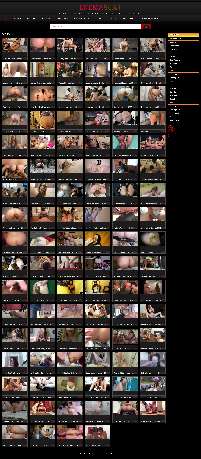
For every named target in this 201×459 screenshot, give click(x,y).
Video (17, 18)
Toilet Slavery (148, 18)
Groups (173, 56)
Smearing (173, 117)
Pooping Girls (175, 78)
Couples (173, 42)
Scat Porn (173, 95)
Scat (113, 18)
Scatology (173, 99)
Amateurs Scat (83, 18)
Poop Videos (174, 74)
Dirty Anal (173, 49)
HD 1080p (62, 18)
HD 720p (46, 18)
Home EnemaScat (86, 454)
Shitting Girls (175, 110)
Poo (101, 18)
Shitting (127, 18)
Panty (172, 67)
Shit (171, 103)
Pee (171, 81)
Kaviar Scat (174, 63)
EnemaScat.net (116, 454)
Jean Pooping (175, 60)
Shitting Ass (174, 113)
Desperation (174, 46)
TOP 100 (31, 18)
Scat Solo (173, 88)
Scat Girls (173, 92)
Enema (172, 53)
